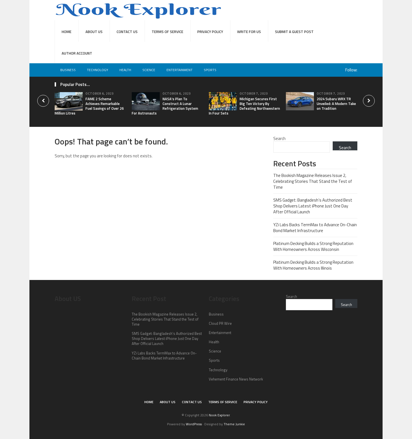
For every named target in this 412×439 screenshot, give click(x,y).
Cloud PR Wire (220, 323)
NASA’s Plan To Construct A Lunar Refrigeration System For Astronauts (165, 106)
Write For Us (249, 31)
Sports (210, 70)
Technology (97, 70)
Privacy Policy (210, 31)
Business (68, 70)
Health (125, 70)
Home (66, 31)
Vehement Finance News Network (236, 379)
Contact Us (127, 31)
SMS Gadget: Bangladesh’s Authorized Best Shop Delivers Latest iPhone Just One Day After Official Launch (312, 206)
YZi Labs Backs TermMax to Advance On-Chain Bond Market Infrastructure (315, 227)
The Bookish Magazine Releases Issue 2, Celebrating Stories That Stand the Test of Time (312, 181)
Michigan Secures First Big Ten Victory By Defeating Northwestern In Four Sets (244, 106)
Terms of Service (167, 31)
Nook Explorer (219, 415)
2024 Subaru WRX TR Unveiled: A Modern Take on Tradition (336, 103)
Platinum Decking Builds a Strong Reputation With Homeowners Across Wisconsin (313, 246)
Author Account (77, 53)
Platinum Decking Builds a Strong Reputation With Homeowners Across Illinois (313, 265)
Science (148, 70)
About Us (94, 31)
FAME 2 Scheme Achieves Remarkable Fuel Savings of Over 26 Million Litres (89, 106)
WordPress (194, 424)
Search (279, 138)
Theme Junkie (234, 424)
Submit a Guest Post (294, 31)
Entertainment (179, 70)
